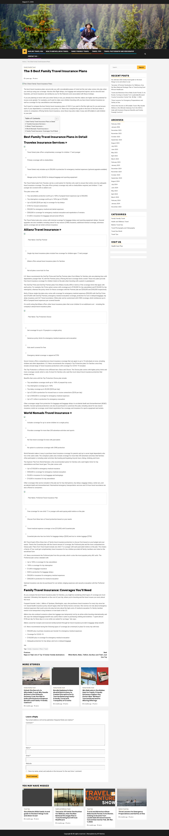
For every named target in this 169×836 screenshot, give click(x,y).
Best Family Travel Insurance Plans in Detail (40, 121)
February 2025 (115, 162)
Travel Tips (96, 51)
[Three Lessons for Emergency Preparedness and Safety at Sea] (132, 797)
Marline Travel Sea (35, 51)
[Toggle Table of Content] (55, 118)
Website (29, 763)
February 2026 (115, 124)
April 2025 (114, 156)
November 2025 (116, 133)
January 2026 (115, 127)
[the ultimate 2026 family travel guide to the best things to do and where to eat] (37, 797)
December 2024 (116, 169)
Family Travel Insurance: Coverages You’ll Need (42, 131)
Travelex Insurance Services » (36, 124)
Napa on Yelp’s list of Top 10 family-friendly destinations (44, 654)
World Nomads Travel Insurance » (37, 129)
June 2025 (114, 149)
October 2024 (115, 175)
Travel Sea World (116, 231)
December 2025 (116, 130)
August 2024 (115, 181)
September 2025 (116, 140)
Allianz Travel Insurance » (34, 126)
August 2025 (115, 143)
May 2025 (114, 153)
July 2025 (114, 146)
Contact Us (32, 56)
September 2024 (116, 178)
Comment (29, 723)
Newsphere (91, 834)
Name (28, 748)
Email (28, 756)
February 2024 (115, 200)
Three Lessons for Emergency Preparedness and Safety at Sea (132, 813)
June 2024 (114, 188)
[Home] (25, 51)
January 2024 (115, 204)
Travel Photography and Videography (119, 51)
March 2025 (115, 159)
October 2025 (115, 137)
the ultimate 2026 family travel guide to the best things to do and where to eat (37, 814)
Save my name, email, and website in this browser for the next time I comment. (55, 771)
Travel (46, 649)
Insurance (35, 649)
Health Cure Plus (117, 246)
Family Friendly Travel (80, 51)
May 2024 (114, 191)
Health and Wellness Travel (57, 51)
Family (29, 649)
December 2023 (116, 207)
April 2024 (114, 194)
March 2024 (115, 197)
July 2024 (114, 184)
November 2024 (116, 172)
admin (36, 78)
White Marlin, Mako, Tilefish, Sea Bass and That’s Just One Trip (87, 655)
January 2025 (115, 165)
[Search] (145, 54)
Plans (41, 649)
